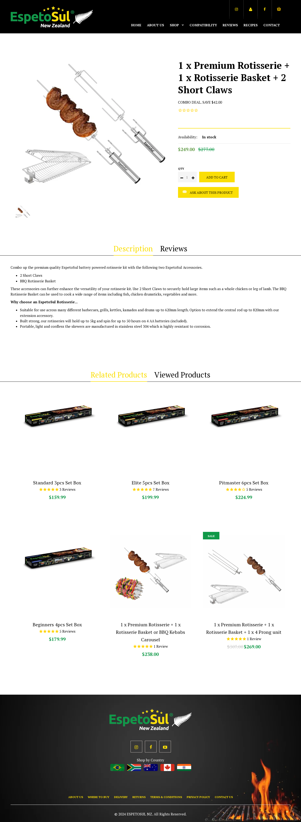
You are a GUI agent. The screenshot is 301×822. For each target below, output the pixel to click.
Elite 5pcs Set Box (150, 482)
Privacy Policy (198, 797)
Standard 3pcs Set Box (57, 482)
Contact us (224, 797)
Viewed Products (182, 375)
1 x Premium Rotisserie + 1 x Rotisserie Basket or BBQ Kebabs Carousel (151, 632)
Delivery (121, 797)
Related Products (119, 375)
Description (133, 248)
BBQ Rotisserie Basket (38, 281)
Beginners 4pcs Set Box (57, 624)
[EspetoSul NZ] (52, 26)
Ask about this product (211, 192)
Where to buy (98, 797)
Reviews (173, 248)
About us (75, 797)
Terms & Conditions (166, 797)
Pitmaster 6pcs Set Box (243, 482)
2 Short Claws (31, 275)
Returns (139, 797)
